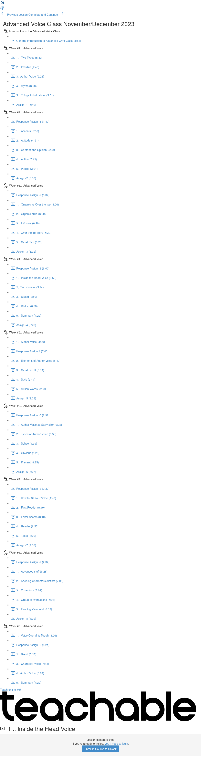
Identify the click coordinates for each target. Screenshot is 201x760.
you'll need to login (116, 743)
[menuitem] (2, 9)
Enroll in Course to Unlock (100, 749)
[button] (2, 3)
